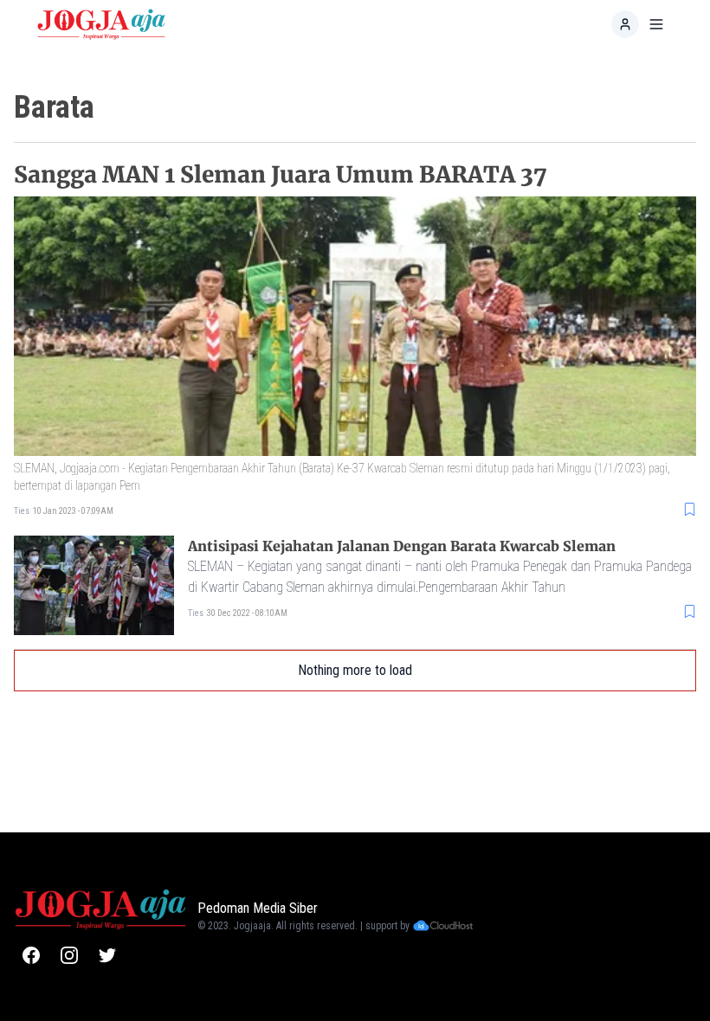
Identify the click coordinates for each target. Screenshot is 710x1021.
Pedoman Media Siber (257, 908)
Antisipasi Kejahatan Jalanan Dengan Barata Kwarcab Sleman (402, 546)
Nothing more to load (355, 670)
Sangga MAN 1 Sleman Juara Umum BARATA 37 (280, 174)
